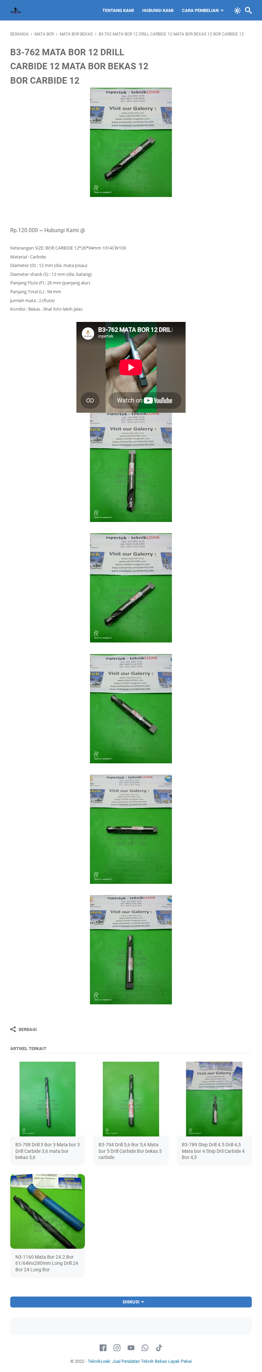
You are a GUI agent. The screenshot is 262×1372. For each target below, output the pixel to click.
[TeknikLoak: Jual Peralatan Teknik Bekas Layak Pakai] (15, 10)
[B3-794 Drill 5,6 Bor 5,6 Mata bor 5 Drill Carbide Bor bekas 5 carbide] (130, 1099)
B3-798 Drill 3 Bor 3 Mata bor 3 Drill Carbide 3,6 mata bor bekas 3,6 (47, 1151)
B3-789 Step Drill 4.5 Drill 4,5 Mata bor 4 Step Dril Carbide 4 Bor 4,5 (213, 1151)
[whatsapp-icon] (145, 1348)
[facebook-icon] (103, 1348)
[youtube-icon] (131, 1348)
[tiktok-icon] (159, 1348)
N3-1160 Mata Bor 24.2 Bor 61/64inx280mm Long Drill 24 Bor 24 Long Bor (46, 1263)
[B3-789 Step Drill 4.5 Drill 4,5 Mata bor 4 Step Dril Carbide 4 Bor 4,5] (214, 1099)
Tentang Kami (118, 10)
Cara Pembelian (200, 10)
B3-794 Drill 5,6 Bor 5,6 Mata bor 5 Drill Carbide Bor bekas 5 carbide (130, 1151)
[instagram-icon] (117, 1348)
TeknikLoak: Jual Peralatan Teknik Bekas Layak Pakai (140, 1361)
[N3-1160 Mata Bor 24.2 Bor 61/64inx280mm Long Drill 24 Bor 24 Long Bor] (47, 1211)
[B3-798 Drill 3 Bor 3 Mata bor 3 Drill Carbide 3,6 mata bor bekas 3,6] (47, 1099)
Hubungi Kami (158, 10)
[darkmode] (237, 10)
